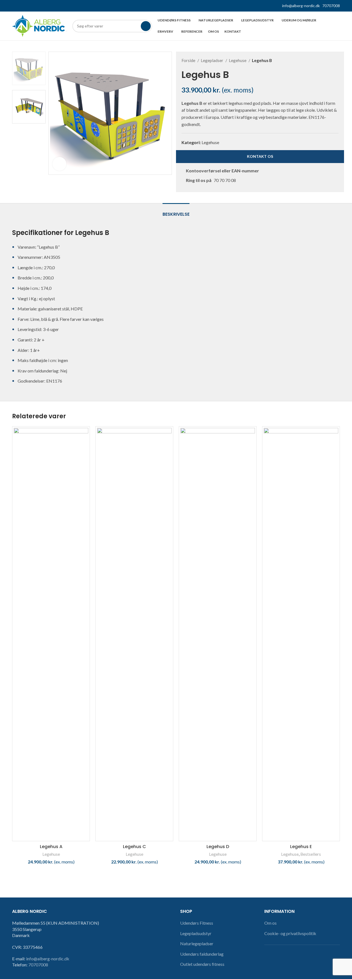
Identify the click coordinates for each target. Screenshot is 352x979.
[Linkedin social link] (28, 5)
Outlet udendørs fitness (202, 964)
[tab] (176, 211)
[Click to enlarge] (59, 164)
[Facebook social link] (15, 5)
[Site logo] (39, 25)
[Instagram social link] (21, 5)
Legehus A (51, 846)
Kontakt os (260, 156)
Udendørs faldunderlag (202, 953)
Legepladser (212, 60)
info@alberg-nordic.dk (301, 5)
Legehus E (301, 846)
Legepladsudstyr (195, 933)
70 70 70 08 (225, 180)
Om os (270, 922)
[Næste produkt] (336, 60)
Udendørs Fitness (196, 922)
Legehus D (218, 846)
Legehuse (238, 60)
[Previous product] (325, 60)
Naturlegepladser (196, 943)
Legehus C (134, 846)
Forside (189, 60)
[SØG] (146, 26)
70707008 (331, 5)
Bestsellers (310, 854)
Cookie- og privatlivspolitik (290, 933)
